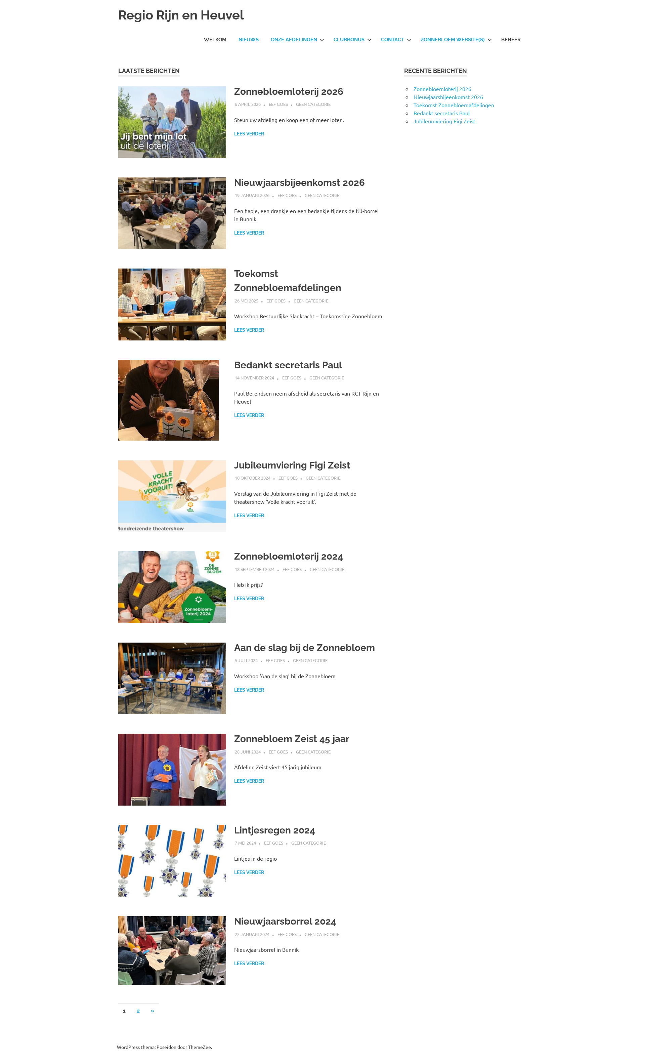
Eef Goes (278, 104)
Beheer (511, 40)
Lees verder (249, 133)
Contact (392, 40)
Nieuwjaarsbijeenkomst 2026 (299, 182)
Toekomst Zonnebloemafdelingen (454, 104)
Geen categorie (313, 104)
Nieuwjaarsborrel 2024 (285, 921)
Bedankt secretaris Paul (288, 365)
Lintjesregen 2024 (274, 830)
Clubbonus (349, 40)
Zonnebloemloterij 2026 (288, 91)
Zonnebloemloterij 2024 (288, 556)
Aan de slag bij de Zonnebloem (304, 647)
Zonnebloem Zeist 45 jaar (291, 738)
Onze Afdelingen (294, 40)
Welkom (215, 40)
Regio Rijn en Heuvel (181, 15)
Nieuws (249, 40)
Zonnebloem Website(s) (453, 40)
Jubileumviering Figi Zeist (292, 465)
